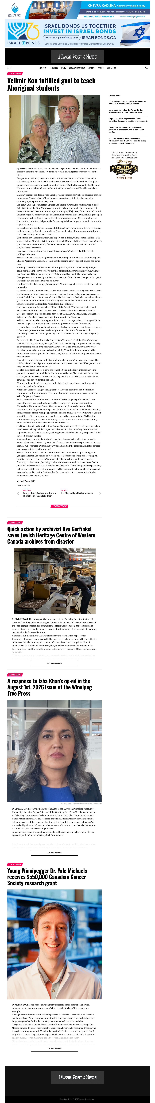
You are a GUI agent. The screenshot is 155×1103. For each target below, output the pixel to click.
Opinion (101, 67)
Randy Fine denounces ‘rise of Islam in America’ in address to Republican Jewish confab (126, 129)
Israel (63, 67)
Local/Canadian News (77, 67)
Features (42, 67)
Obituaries (54, 67)
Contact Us (111, 67)
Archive (91, 67)
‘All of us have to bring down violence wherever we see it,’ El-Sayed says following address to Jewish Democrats (127, 140)
